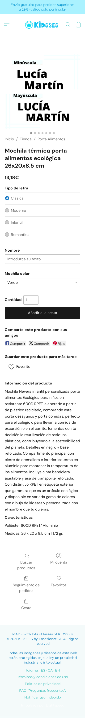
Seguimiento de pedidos (26, 588)
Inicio (9, 139)
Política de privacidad (42, 684)
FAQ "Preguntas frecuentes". (42, 690)
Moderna (18, 210)
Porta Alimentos (51, 139)
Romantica (20, 234)
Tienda (26, 139)
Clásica (17, 198)
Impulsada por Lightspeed (42, 705)
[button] (42, 24)
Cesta (26, 607)
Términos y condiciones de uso (42, 677)
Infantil (17, 222)
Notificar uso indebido (42, 697)
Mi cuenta (58, 562)
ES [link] (43, 670)
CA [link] (50, 670)
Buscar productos (26, 565)
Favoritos (59, 585)
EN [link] (57, 670)
